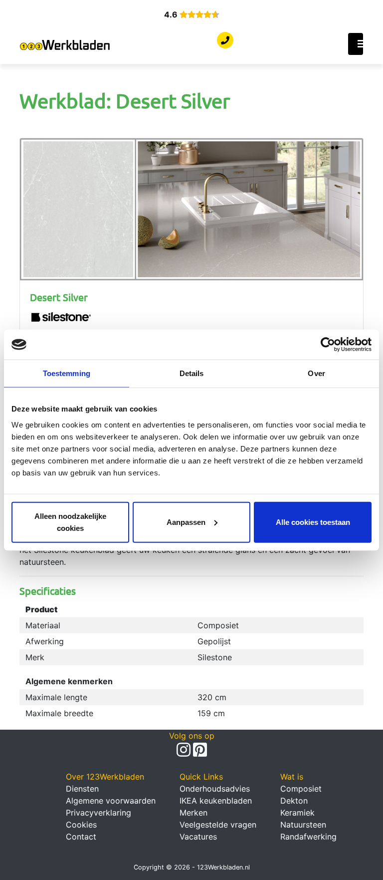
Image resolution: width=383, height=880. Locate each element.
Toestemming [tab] (66, 373)
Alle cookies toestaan (313, 521)
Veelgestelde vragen (218, 825)
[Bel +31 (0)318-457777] (225, 40)
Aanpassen (186, 521)
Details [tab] (192, 373)
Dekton (294, 801)
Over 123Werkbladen (105, 777)
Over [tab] (316, 373)
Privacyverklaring (98, 813)
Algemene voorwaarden (111, 801)
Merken (193, 813)
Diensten (82, 789)
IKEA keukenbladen (216, 801)
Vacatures (198, 837)
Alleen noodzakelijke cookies (70, 521)
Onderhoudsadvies (215, 789)
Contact (81, 837)
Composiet (301, 789)
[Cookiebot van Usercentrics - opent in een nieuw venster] (328, 344)
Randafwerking (308, 837)
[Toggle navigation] (355, 44)
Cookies (81, 825)
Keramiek (297, 813)
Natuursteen (303, 825)
